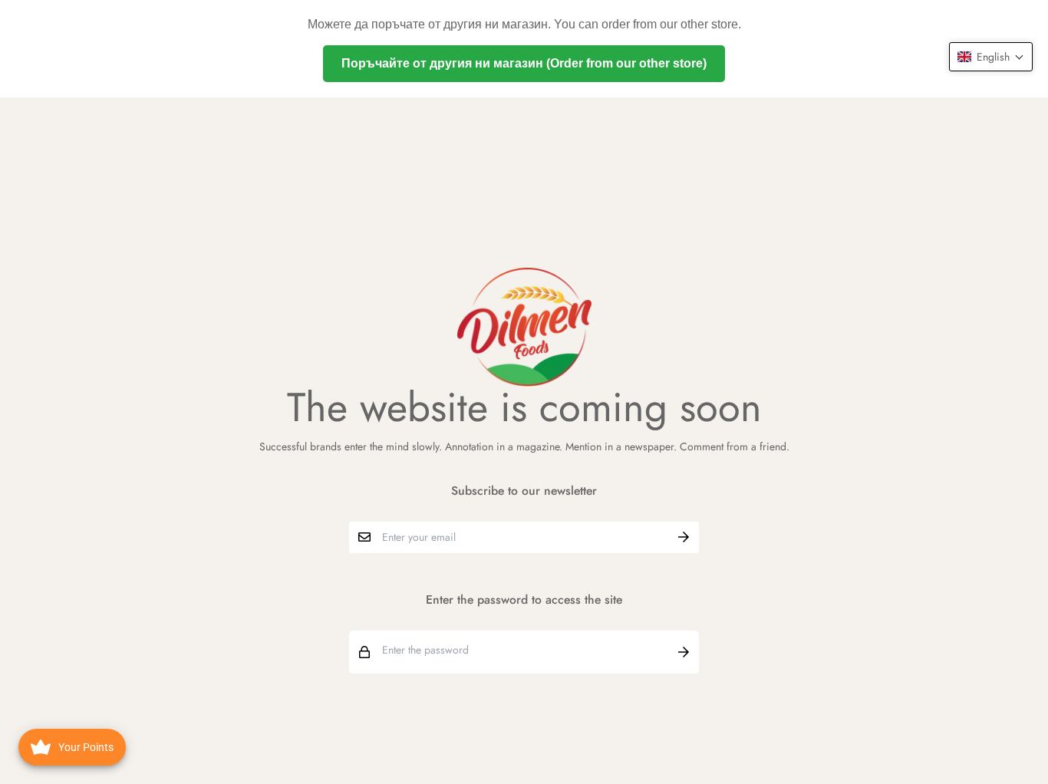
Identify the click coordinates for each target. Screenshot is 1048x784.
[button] (991, 57)
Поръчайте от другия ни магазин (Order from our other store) (524, 63)
